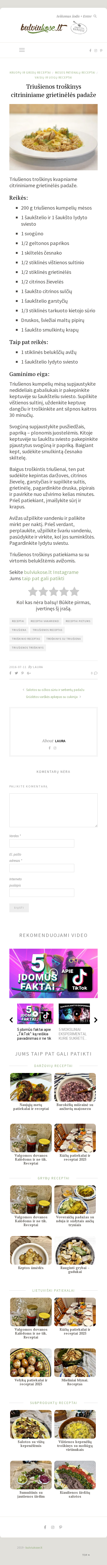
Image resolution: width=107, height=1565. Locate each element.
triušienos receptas (47, 630)
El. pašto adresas (15, 857)
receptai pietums (78, 621)
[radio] (33, 592)
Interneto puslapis (15, 882)
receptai (18, 621)
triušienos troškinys (28, 647)
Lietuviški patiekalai (53, 1290)
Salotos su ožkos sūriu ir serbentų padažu (54, 690)
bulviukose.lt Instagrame (51, 572)
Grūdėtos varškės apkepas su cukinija (52, 697)
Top (85, 1555)
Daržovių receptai (53, 1066)
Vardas (15, 836)
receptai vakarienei (45, 621)
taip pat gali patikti (43, 578)
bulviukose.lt (33, 1547)
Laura (38, 667)
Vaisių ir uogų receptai (53, 77)
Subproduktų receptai (53, 1403)
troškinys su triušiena (63, 639)
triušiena (19, 630)
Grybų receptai (54, 1178)
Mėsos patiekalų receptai (75, 72)
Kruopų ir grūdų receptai (30, 72)
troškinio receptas (26, 639)
